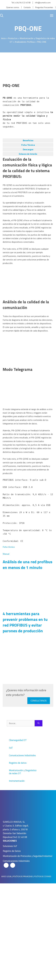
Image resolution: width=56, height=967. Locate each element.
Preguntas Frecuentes (44, 7)
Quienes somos (12, 7)
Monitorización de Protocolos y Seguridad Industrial (27, 856)
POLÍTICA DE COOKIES (42, 876)
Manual (6, 553)
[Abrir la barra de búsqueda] (1, 15)
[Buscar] (38, 723)
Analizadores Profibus (25, 41)
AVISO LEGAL (6, 876)
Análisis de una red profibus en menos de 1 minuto (27, 565)
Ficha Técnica (28, 145)
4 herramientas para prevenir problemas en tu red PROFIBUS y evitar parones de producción (25, 622)
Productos (13, 38)
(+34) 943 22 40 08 (22, 2)
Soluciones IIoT (10, 846)
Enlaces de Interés (28, 154)
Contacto (27, 7)
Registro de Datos (12, 851)
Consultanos (39, 700)
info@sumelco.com (43, 2)
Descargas (28, 149)
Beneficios (28, 140)
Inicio (3, 38)
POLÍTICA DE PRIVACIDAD (23, 876)
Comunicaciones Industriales (16, 861)
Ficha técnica (9, 547)
